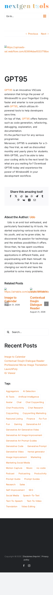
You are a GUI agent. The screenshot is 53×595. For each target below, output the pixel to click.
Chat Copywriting (35, 402)
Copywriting (12, 413)
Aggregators (12, 391)
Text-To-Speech (14, 501)
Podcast (10, 473)
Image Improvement (16, 457)
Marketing (36, 457)
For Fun (43, 418)
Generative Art (33, 424)
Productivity (40, 473)
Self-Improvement (15, 490)
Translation (12, 506)
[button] (6, 304)
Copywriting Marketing (34, 413)
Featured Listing (14, 418)
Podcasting (24, 473)
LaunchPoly (11, 369)
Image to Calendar (10, 299)
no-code (41, 468)
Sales (22, 484)
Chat (19, 402)
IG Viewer (9, 373)
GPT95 (8, 90)
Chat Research (35, 407)
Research (11, 484)
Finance (31, 418)
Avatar (9, 402)
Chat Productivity (15, 407)
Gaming (18, 424)
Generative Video (15, 451)
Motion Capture (14, 468)
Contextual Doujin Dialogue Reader (37, 303)
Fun (8, 424)
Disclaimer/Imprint (31, 556)
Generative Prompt (37, 446)
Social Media (12, 495)
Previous (33, 33)
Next (43, 33)
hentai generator (36, 451)
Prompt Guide (13, 479)
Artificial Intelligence (28, 396)
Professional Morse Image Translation (25, 364)
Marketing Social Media (18, 462)
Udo (32, 217)
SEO (31, 490)
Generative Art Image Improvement (24, 435)
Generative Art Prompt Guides (21, 440)
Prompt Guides (32, 479)
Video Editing (28, 506)
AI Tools (10, 396)
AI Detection (29, 391)
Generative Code (14, 446)
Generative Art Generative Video (22, 429)
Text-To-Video (34, 501)
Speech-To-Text (31, 495)
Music (29, 468)
